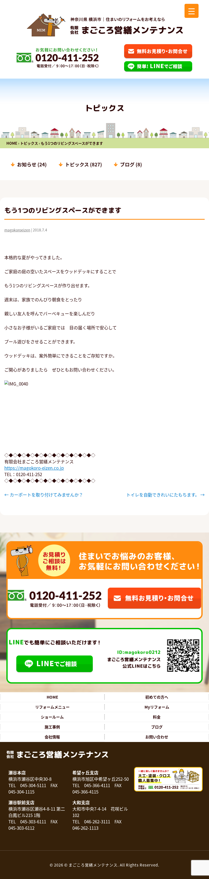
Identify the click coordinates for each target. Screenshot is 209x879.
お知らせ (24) (32, 164)
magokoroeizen (17, 229)
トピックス (29, 143)
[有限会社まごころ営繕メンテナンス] (104, 25)
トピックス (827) (83, 164)
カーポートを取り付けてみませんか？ (43, 494)
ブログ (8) (131, 164)
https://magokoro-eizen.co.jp (34, 468)
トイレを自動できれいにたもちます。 (165, 494)
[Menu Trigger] (192, 11)
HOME (11, 143)
